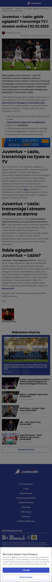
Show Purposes (26, 577)
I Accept (26, 570)
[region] (26, 564)
